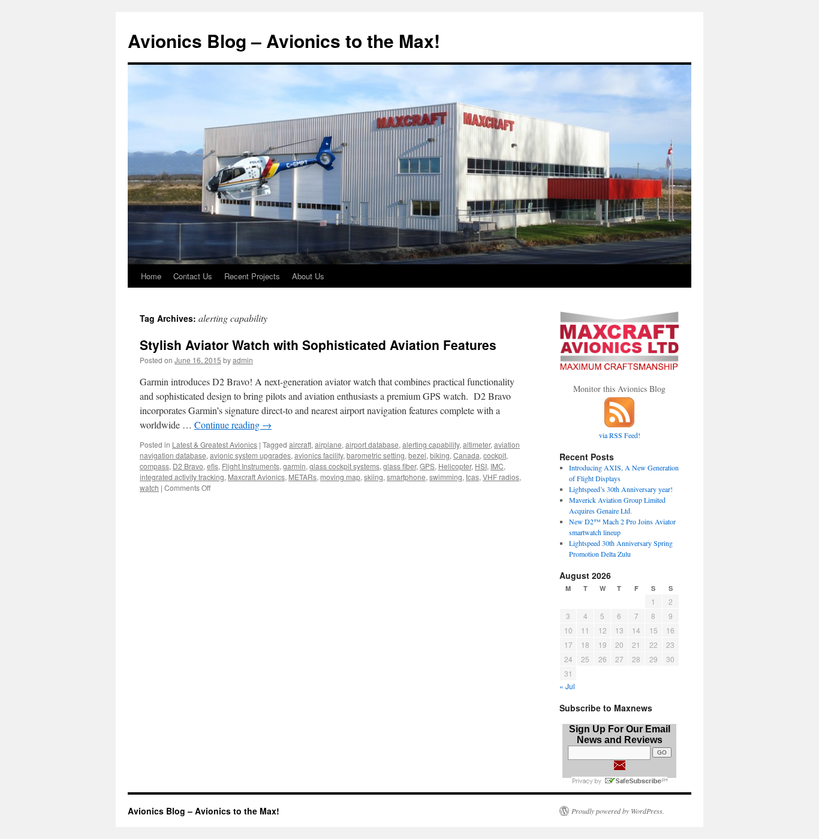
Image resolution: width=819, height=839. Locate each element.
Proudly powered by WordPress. (617, 811)
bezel (417, 455)
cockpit (494, 455)
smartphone (406, 477)
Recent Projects (252, 276)
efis (212, 466)
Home (151, 276)
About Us (308, 276)
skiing (373, 477)
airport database (372, 444)
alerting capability (430, 444)
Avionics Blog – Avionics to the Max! (284, 40)
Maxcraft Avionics (256, 477)
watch (149, 487)
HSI (481, 466)
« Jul (567, 686)
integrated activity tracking (182, 477)
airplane (328, 444)
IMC (497, 466)
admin (243, 360)
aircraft (300, 444)
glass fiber (399, 466)
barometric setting (376, 455)
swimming (445, 477)
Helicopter (454, 466)
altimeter (476, 444)
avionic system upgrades (250, 455)
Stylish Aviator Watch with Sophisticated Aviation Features (318, 345)
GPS (427, 466)
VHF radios (501, 477)
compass (154, 466)
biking (440, 455)
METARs (302, 477)
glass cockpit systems (344, 466)
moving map (340, 477)
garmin (294, 466)
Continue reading (233, 424)
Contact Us (192, 276)
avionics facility (318, 455)
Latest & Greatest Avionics (214, 444)
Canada (466, 455)
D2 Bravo (188, 466)
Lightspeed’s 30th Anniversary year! (621, 489)
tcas (472, 477)
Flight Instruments (250, 466)
